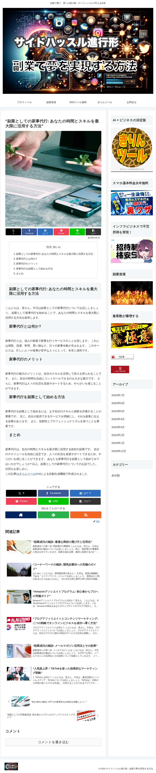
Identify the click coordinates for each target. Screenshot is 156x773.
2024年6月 (118, 403)
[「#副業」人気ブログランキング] (122, 358)
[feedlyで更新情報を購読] (53, 514)
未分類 (116, 475)
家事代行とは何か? (26, 258)
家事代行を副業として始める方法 (34, 268)
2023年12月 (119, 451)
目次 (49, 246)
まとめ (19, 273)
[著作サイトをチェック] (21, 514)
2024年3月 (118, 427)
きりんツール (27, 473)
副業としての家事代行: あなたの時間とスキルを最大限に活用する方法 (54, 253)
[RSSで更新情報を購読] (85, 514)
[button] (93, 231)
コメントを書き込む (53, 742)
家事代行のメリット (27, 263)
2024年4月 (118, 419)
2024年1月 (118, 443)
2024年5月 (118, 411)
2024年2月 (118, 435)
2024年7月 (118, 395)
